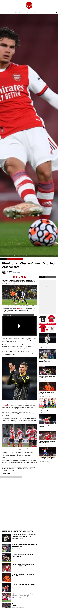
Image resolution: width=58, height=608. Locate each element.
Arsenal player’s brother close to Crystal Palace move (23, 575)
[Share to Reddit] (22, 277)
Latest (3, 12)
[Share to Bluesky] (17, 277)
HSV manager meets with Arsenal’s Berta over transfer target (24, 595)
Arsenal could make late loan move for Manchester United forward (24, 535)
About (30, 12)
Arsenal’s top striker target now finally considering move (46, 409)
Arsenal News (10, 12)
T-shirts (26, 12)
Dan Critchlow (10, 271)
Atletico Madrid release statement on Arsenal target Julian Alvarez (47, 458)
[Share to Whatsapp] (19, 277)
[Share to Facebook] (14, 277)
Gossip (16, 12)
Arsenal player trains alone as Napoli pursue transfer (46, 360)
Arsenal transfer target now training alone (45, 425)
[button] (56, 12)
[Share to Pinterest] (25, 277)
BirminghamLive (6, 405)
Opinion (20, 12)
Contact (36, 12)
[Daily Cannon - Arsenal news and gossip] (29, 5)
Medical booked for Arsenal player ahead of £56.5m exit (23, 565)
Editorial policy (42, 12)
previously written (29, 344)
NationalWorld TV (20, 308)
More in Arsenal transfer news (17, 531)
